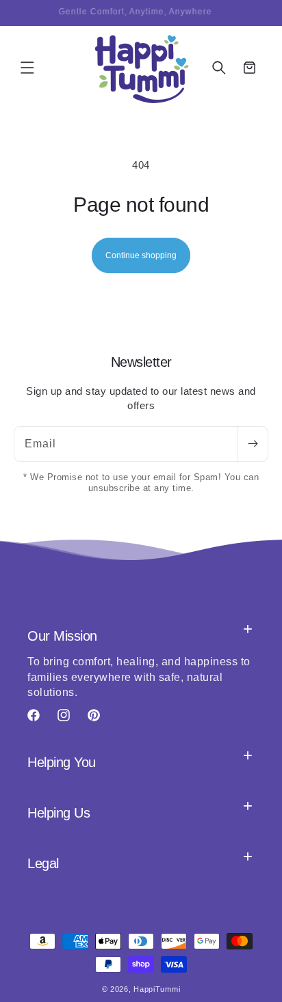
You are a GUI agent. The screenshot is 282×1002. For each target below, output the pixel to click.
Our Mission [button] (62, 635)
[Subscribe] (253, 444)
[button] (27, 68)
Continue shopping (141, 255)
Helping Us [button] (58, 812)
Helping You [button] (61, 762)
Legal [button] (43, 863)
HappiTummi (156, 989)
